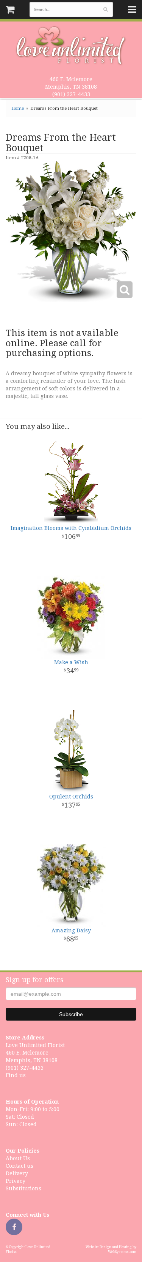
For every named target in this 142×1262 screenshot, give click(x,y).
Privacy (15, 1181)
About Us (18, 1158)
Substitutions (23, 1188)
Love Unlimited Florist (71, 45)
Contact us (19, 1166)
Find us (16, 1075)
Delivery (17, 1173)
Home (17, 108)
